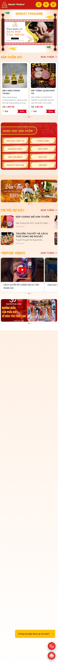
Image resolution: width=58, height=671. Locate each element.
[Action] (51, 645)
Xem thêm (48, 57)
